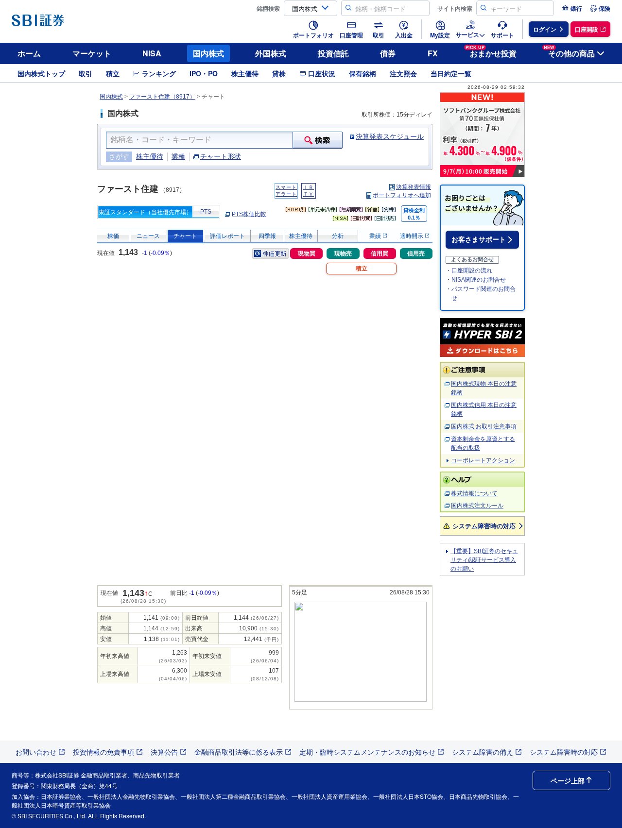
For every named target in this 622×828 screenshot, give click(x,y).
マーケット (91, 53)
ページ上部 (568, 780)
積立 (113, 73)
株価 (113, 236)
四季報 (267, 236)
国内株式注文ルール (477, 505)
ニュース (148, 236)
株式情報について (474, 493)
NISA (151, 53)
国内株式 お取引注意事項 (484, 426)
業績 (375, 236)
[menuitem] (572, 8)
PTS (205, 211)
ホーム (29, 53)
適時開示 (412, 236)
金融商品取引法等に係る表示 (238, 751)
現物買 (306, 253)
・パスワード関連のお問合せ (481, 294)
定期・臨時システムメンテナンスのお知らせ (367, 751)
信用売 (416, 253)
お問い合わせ (36, 751)
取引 (85, 73)
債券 (388, 53)
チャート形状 (220, 156)
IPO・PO (204, 73)
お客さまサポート (478, 239)
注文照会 (403, 73)
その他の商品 (569, 52)
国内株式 (208, 53)
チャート (185, 236)
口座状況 (321, 73)
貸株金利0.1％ (414, 213)
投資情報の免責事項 (103, 751)
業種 (178, 156)
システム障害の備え (482, 751)
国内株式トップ (41, 73)
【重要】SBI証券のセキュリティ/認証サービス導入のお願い (484, 560)
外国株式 (270, 53)
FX (433, 53)
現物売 (343, 253)
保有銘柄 (362, 73)
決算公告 (164, 751)
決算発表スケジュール (390, 136)
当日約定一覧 (451, 73)
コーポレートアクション (483, 460)
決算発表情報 (413, 187)
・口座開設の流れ (469, 270)
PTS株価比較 (249, 214)
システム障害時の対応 (484, 525)
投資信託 (333, 53)
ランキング (159, 73)
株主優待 (245, 73)
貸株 (279, 73)
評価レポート (227, 236)
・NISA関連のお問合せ (476, 279)
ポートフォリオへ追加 (402, 195)
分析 (338, 236)
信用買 (379, 253)
